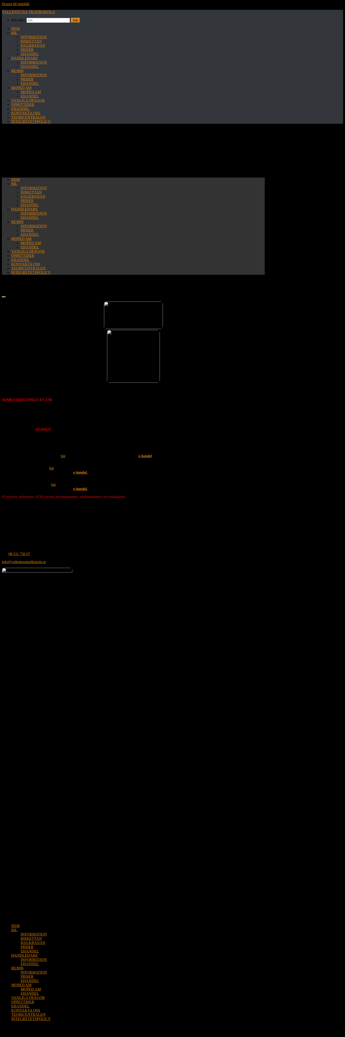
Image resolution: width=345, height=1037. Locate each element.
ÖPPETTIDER (22, 105)
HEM (15, 29)
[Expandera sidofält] (4, 297)
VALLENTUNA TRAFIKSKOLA (28, 12)
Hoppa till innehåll (15, 4)
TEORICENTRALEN (28, 117)
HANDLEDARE (24, 58)
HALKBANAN (33, 45)
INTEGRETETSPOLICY (31, 122)
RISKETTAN (31, 41)
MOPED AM (21, 88)
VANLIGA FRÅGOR (28, 100)
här (63, 456)
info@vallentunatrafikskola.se (24, 562)
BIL (14, 33)
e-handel (145, 456)
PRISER (27, 50)
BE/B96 (17, 71)
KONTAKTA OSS (25, 113)
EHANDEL (30, 54)
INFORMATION (34, 37)
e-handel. (80, 472)
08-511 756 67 (19, 554)
